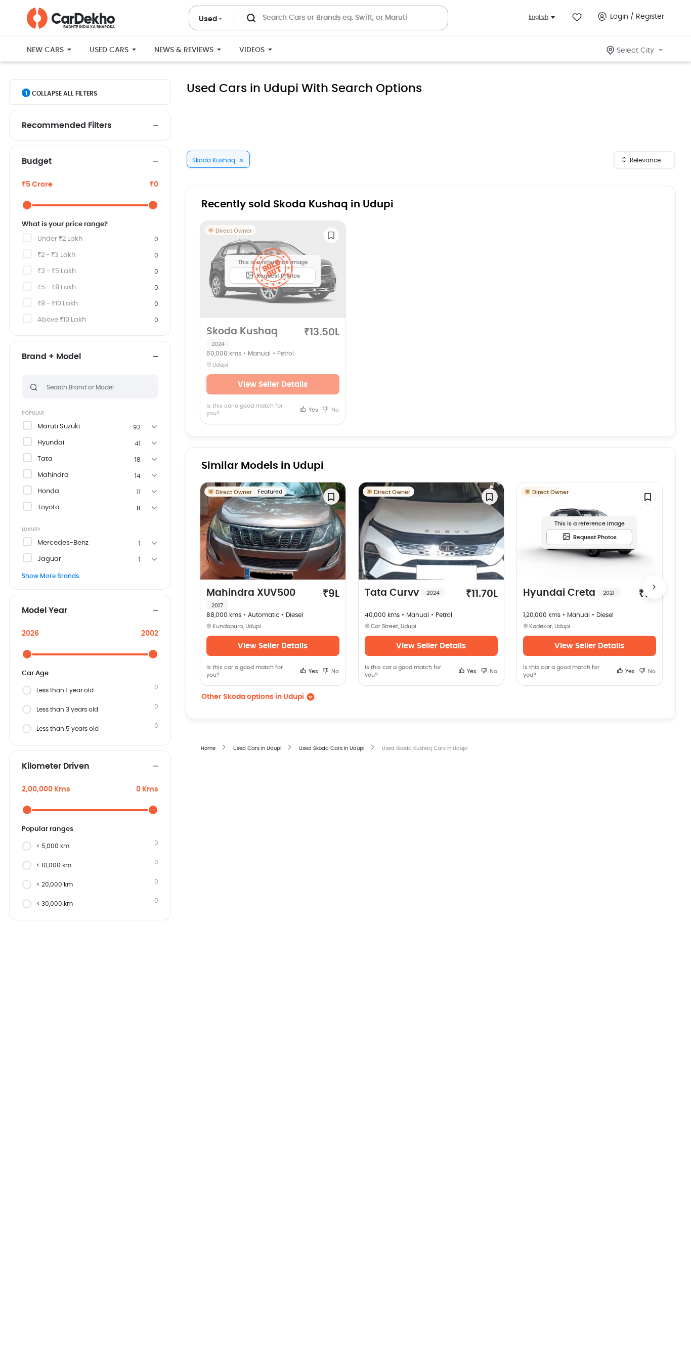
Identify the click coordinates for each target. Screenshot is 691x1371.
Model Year (44, 610)
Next (654, 587)
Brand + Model (51, 356)
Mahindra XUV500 (250, 598)
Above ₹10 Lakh (61, 320)
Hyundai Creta (569, 593)
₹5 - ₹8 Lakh (56, 287)
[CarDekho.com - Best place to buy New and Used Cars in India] (71, 18)
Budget (37, 161)
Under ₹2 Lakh (59, 239)
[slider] (27, 205)
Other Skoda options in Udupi (252, 696)
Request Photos (595, 537)
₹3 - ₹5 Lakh (56, 271)
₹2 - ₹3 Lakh (56, 255)
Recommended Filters (67, 125)
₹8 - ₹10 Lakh (57, 303)
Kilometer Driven (56, 766)
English (538, 17)
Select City (635, 50)
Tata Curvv (402, 593)
